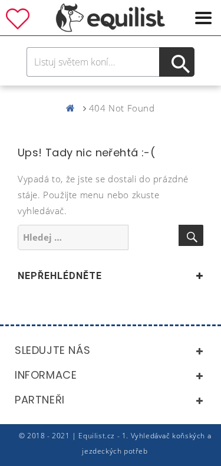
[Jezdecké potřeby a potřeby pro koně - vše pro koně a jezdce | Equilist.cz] (73, 108)
